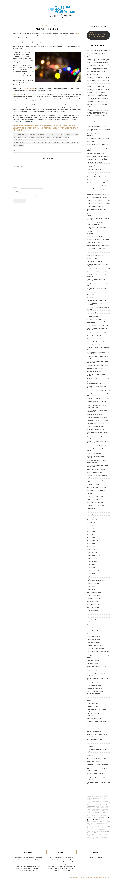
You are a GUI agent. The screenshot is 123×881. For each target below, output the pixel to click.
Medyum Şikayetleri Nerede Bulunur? (97, 248)
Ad (14, 183)
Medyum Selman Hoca (93, 570)
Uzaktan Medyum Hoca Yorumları (96, 469)
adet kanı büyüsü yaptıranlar (98, 836)
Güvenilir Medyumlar (92, 297)
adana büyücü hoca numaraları (97, 809)
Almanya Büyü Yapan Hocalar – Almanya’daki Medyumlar (95, 692)
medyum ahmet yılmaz (97, 839)
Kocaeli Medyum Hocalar (93, 636)
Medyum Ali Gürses (92, 552)
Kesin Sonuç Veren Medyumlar (95, 423)
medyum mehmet (105, 803)
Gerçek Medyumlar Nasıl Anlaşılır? (96, 188)
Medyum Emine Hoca (92, 558)
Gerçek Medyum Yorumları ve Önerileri (97, 341)
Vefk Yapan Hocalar (92, 493)
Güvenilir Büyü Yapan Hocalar (95, 344)
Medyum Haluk (91, 531)
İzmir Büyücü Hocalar (92, 663)
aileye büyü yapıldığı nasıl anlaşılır (95, 828)
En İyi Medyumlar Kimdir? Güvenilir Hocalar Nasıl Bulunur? (96, 461)
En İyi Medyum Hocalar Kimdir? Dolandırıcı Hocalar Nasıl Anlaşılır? (98, 442)
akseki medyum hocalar (102, 806)
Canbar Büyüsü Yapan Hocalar (95, 496)
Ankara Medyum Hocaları (94, 706)
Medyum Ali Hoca (91, 576)
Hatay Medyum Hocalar (93, 607)
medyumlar (77, 33)
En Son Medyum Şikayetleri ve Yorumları (98, 138)
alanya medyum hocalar (101, 817)
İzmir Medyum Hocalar (93, 616)
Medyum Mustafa (92, 543)
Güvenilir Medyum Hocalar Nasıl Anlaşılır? (98, 180)
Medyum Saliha (91, 546)
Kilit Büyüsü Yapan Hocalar (94, 484)
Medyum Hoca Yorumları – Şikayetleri (97, 126)
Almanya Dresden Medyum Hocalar (96, 648)
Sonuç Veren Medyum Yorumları (96, 429)
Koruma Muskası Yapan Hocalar (95, 153)
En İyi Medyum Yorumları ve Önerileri (97, 185)
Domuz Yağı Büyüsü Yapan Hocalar (96, 194)
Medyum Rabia (91, 573)
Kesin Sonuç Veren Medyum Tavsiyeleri (98, 420)
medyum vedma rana (54, 142)
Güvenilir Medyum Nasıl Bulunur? (96, 339)
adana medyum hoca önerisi (94, 804)
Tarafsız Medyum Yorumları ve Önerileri (98, 379)
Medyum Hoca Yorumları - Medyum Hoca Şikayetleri (81, 877)
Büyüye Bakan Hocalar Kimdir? (95, 242)
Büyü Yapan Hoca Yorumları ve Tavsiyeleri (98, 203)
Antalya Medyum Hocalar (94, 601)
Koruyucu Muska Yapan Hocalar (95, 520)
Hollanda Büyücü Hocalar (94, 731)
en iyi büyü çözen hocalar (21, 139)
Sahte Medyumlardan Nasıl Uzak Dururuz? (98, 251)
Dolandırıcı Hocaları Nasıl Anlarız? (96, 368)
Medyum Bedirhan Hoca (93, 555)
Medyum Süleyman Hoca (93, 549)
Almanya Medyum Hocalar (100, 68)
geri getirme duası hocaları (39, 139)
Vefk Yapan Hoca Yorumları (94, 261)
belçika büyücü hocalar (71, 134)
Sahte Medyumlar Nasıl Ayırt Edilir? (96, 333)
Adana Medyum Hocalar (93, 642)
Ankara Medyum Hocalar (93, 639)
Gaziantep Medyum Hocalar (94, 625)
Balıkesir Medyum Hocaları (94, 682)
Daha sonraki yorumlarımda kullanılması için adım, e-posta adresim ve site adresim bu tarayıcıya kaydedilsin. (42, 196)
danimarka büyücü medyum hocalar (58, 137)
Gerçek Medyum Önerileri (94, 371)
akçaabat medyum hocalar (98, 831)
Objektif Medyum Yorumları (94, 336)
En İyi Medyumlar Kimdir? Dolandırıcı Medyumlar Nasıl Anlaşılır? (97, 223)
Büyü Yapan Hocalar (92, 499)
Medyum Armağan (92, 589)
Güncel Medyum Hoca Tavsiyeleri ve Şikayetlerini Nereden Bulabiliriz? (97, 382)
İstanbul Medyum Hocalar (94, 613)
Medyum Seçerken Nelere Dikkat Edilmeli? (98, 391)
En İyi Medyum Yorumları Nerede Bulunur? (98, 239)
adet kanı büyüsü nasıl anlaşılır (98, 822)
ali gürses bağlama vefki (93, 821)
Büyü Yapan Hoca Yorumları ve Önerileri (98, 159)
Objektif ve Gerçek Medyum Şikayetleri (98, 325)
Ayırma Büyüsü (91, 141)
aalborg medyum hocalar (97, 809)
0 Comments (16, 151)
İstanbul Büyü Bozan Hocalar (95, 761)
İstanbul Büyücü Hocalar (93, 703)
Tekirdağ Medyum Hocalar (94, 725)
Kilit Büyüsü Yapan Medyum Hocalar (97, 272)
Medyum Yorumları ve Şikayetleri (96, 426)
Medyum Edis (90, 528)
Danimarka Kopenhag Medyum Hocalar (97, 758)
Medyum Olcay (95, 50)
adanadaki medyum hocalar (101, 801)
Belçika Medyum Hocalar (93, 622)
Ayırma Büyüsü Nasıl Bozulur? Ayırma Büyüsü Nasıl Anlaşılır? (97, 406)
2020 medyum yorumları (93, 803)
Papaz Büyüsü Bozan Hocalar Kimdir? (97, 300)
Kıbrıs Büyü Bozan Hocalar (94, 685)
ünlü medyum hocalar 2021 (70, 142)
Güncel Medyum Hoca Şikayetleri (96, 490)
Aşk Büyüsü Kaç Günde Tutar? (95, 174)
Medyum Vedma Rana (93, 534)
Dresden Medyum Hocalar (94, 633)
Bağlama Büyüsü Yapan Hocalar (100, 59)
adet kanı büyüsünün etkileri (98, 824)
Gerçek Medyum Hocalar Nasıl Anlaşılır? (98, 156)
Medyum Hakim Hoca (92, 540)
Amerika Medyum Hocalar (94, 696)
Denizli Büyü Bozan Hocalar (94, 718)
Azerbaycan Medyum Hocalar (95, 645)
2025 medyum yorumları (93, 813)
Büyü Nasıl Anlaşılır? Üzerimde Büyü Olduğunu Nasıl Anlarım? (97, 401)
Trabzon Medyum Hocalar (94, 630)
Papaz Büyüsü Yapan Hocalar (95, 236)
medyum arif (103, 821)
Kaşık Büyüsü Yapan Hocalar (94, 511)
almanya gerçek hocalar (21, 134)
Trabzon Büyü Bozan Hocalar (95, 728)
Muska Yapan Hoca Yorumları (95, 206)
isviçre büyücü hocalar (39, 142)
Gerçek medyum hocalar (67, 42)
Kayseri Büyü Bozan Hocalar (94, 739)
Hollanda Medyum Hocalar (94, 592)
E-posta (15, 187)
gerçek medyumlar (30, 88)
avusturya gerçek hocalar (54, 134)
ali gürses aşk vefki (98, 818)
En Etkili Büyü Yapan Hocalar (94, 414)
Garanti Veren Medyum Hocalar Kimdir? (98, 245)
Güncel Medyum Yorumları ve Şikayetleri (98, 183)
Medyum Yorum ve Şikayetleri (95, 453)
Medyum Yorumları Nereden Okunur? (97, 197)
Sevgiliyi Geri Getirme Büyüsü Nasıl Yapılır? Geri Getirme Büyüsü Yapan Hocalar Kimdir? (96, 321)
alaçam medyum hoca (95, 815)
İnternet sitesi (16, 191)
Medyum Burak (91, 564)
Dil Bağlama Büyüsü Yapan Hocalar (96, 487)
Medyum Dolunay (91, 586)
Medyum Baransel (92, 561)
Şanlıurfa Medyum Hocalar (94, 604)
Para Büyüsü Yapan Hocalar (94, 312)
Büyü (14, 94)
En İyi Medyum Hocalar (93, 191)
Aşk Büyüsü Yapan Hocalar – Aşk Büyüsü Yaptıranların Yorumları (98, 315)
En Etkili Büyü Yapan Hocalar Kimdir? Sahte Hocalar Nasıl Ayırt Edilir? (97, 254)
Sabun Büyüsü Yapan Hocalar (95, 523)
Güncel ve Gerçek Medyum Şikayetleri (97, 365)
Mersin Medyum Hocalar (93, 595)
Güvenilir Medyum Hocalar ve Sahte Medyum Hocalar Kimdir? (97, 476)
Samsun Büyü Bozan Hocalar (94, 688)
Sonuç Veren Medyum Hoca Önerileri (97, 417)
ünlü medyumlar (19, 145)
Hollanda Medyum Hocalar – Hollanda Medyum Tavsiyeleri (97, 769)
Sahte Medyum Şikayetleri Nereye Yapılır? (98, 269)
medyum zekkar (105, 826)
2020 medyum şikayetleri (93, 795)
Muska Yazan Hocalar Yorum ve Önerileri (98, 398)
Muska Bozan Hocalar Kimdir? (95, 472)
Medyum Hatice (91, 537)
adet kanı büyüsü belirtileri (98, 796)
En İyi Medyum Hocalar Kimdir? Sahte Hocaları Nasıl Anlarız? (97, 387)
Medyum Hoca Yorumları (47, 25)
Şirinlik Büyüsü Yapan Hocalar (95, 502)
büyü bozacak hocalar (20, 137)
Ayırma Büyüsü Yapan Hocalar (95, 514)
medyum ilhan (90, 834)
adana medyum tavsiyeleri (93, 807)
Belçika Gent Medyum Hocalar (95, 670)
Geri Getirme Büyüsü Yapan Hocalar (97, 177)
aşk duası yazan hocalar (37, 134)
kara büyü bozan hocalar (97, 800)
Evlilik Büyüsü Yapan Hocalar (94, 162)
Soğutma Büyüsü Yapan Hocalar (95, 505)
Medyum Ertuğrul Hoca (93, 583)
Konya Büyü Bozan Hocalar (94, 660)
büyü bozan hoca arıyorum (37, 137)
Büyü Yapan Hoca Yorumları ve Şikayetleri (98, 200)
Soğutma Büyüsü (91, 508)
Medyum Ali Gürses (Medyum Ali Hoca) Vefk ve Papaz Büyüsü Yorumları (97, 579)
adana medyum (105, 819)
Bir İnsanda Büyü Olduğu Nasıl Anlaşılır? (98, 445)
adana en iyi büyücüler (102, 832)
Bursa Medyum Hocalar (93, 610)
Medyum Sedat (91, 567)
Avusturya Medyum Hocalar (94, 619)
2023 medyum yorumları (101, 812)
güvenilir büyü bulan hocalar (58, 139)
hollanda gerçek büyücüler (22, 142)
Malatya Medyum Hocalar (94, 598)
